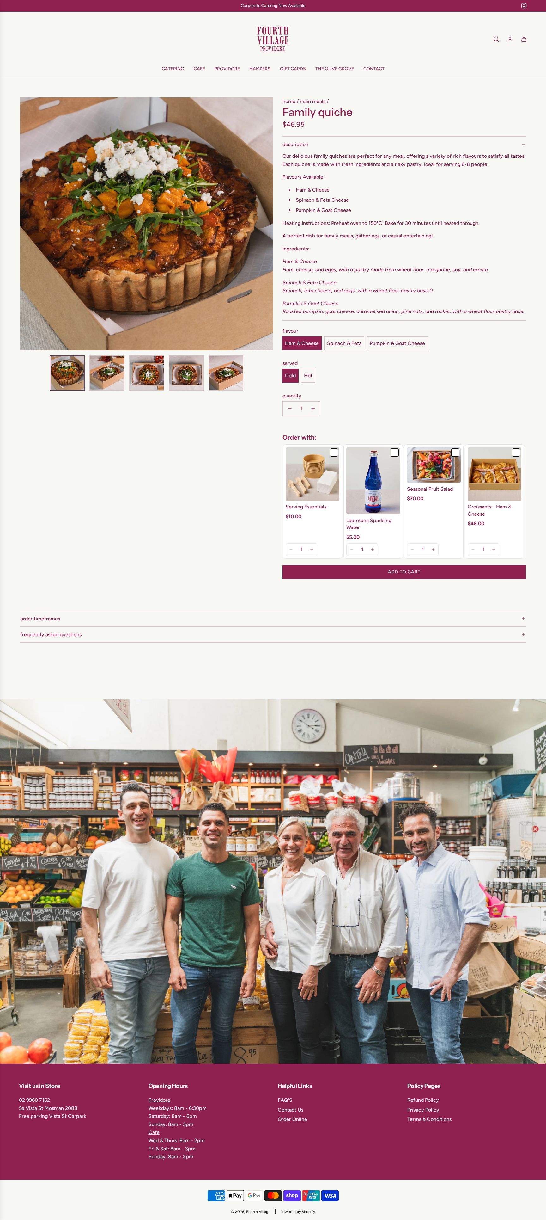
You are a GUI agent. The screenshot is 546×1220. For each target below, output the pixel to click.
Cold (290, 376)
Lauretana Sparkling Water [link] (368, 523)
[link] (312, 474)
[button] (28, 224)
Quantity (291, 396)
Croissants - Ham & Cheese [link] (489, 510)
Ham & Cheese (302, 343)
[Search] (496, 39)
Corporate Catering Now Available (273, 5)
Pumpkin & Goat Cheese (397, 343)
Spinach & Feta (344, 343)
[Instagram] (524, 6)
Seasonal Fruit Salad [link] (430, 489)
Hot (308, 376)
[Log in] (510, 39)
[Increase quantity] (313, 409)
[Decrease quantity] (290, 409)
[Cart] (524, 39)
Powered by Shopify (297, 1212)
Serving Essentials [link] (306, 507)
